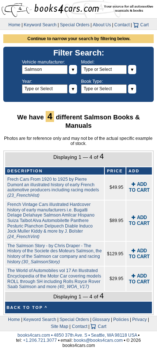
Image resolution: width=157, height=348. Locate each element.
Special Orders (74, 24)
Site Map (59, 326)
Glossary (101, 319)
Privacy (139, 319)
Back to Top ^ (27, 307)
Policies (121, 319)
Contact (122, 24)
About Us (102, 24)
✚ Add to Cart (139, 187)
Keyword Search (40, 24)
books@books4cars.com (98, 340)
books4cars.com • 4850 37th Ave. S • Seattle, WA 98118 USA (78, 335)
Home (14, 24)
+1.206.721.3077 (40, 340)
